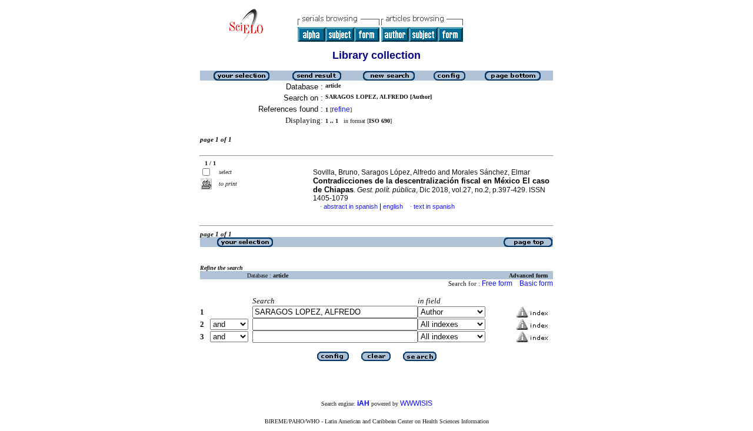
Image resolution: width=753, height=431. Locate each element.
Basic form (536, 283)
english (393, 206)
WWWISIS (416, 403)
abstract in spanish (351, 206)
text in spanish (434, 206)
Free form (497, 283)
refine (341, 109)
